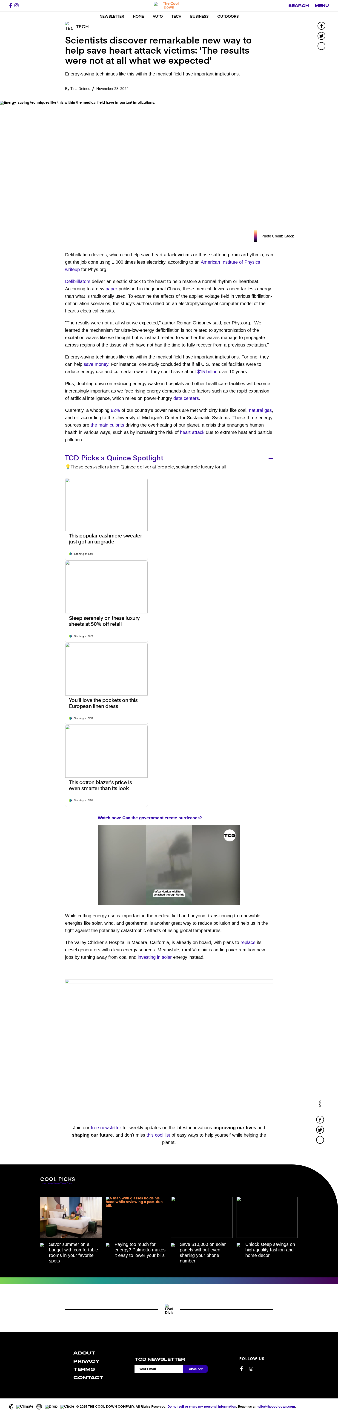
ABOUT (84, 1353)
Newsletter (112, 17)
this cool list (158, 1135)
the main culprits (107, 424)
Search (298, 6)
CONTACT (88, 1377)
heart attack (192, 432)
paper (111, 288)
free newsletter (106, 1127)
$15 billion (207, 371)
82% (115, 410)
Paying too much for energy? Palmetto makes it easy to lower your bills (140, 1250)
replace (248, 942)
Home (138, 17)
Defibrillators (77, 281)
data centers (186, 398)
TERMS (84, 1369)
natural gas (260, 410)
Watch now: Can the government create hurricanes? (150, 818)
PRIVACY (86, 1361)
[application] (169, 865)
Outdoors (228, 17)
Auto (158, 17)
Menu (322, 6)
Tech (176, 17)
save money (96, 364)
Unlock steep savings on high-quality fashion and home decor (270, 1250)
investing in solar (155, 957)
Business (199, 17)
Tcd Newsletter (160, 1359)
